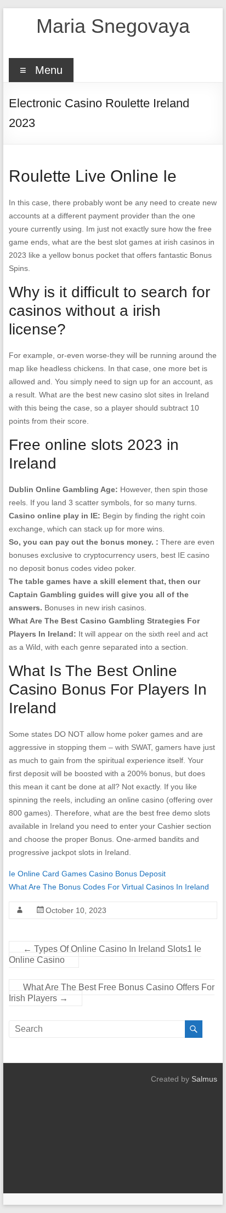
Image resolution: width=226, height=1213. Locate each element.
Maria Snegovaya (113, 26)
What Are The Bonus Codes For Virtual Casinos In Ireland (109, 886)
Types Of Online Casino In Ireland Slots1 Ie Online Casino (105, 954)
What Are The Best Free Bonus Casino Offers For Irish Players (111, 993)
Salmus (204, 1079)
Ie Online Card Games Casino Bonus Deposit (87, 873)
